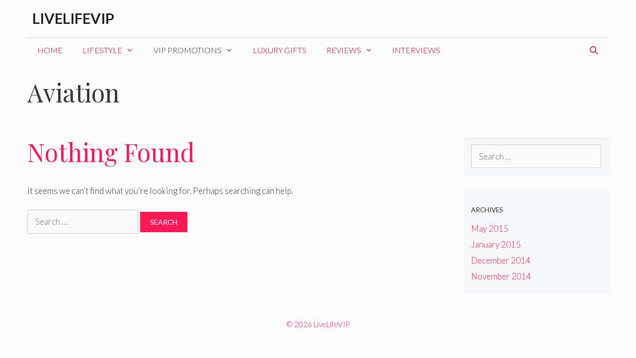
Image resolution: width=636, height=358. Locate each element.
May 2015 (489, 228)
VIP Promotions (188, 50)
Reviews (343, 50)
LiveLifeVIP (73, 18)
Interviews (416, 50)
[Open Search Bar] (593, 50)
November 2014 (501, 276)
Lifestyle (102, 50)
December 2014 (501, 260)
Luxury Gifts (280, 50)
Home (50, 50)
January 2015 (496, 244)
